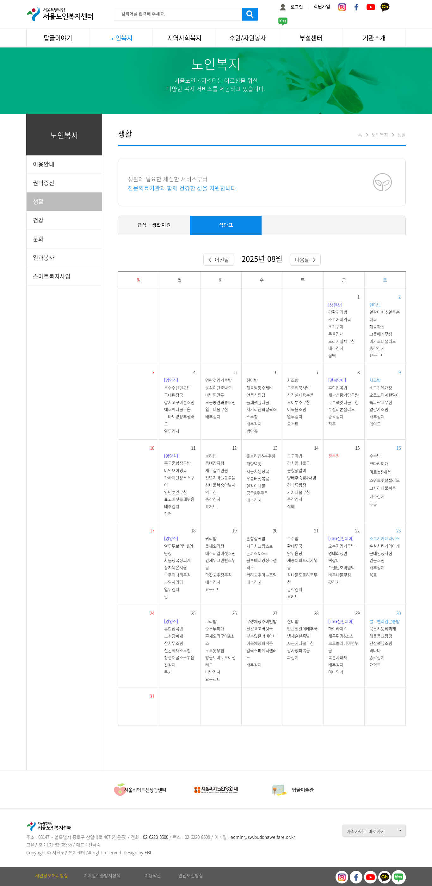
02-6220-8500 (155, 837)
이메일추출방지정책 (101, 875)
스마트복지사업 (52, 276)
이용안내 (43, 164)
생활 (38, 201)
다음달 (302, 259)
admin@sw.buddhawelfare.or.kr (263, 837)
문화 (38, 239)
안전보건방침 (190, 875)
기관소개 (374, 37)
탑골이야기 (58, 37)
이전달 (222, 259)
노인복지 (121, 37)
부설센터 (310, 37)
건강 (38, 220)
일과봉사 (43, 257)
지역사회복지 (184, 37)
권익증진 (43, 183)
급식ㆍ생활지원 (154, 225)
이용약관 (153, 875)
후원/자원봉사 (247, 37)
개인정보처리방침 (51, 875)
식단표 (226, 225)
